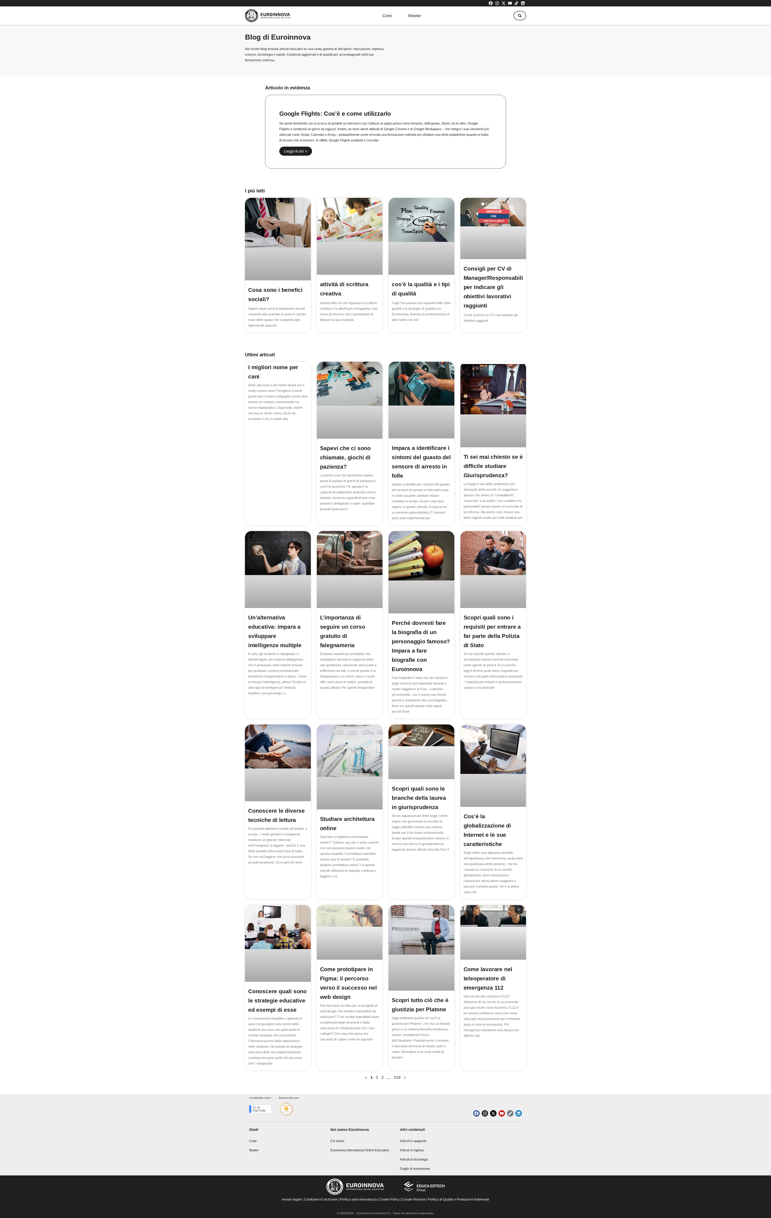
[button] (520, 15)
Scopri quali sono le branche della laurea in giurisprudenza (419, 798)
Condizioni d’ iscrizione (321, 1199)
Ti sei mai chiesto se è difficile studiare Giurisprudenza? (493, 466)
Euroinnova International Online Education (359, 1150)
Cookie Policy (389, 1199)
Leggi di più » (295, 151)
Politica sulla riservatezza (358, 1199)
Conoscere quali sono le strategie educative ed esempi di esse (277, 1000)
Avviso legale (291, 1199)
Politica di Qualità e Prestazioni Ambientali (458, 1199)
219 (397, 1077)
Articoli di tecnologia (414, 1159)
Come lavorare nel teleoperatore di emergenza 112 (488, 978)
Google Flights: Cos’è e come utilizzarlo (335, 113)
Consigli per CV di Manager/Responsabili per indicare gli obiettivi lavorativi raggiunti (493, 287)
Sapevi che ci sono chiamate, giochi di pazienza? (345, 457)
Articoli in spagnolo (413, 1141)
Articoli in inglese (412, 1150)
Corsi (387, 15)
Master (414, 15)
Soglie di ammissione (415, 1168)
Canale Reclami (414, 1199)
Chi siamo (337, 1141)
